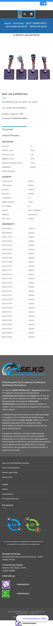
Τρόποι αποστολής (10, 472)
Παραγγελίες (7, 494)
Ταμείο (5, 489)
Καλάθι (5, 484)
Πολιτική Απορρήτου (11, 468)
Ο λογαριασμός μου (10, 499)
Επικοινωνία (7, 477)
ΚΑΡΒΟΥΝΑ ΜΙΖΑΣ (38, 26)
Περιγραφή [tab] (7, 129)
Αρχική (8, 23)
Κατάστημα (19, 23)
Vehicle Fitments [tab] (10, 135)
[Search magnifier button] (25, 14)
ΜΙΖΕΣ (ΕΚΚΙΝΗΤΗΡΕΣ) (36, 23)
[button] (42, 4)
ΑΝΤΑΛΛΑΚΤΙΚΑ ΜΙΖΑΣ (16, 26)
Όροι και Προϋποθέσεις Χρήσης (15, 463)
